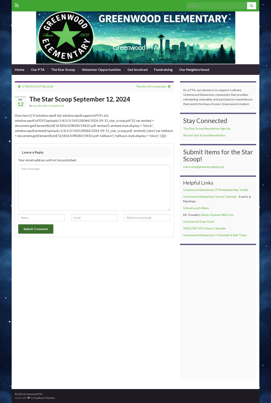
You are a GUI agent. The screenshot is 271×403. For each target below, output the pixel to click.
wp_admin (38, 105)
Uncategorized (55, 105)
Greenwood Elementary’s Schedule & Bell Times (215, 235)
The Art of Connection (151, 86)
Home (19, 69)
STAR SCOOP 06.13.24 (37, 86)
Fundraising (163, 69)
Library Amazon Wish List (217, 215)
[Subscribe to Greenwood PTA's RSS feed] (17, 4)
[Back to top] (261, 393)
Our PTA (37, 69)
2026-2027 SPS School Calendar (204, 228)
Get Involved (137, 69)
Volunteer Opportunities (101, 69)
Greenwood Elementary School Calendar (210, 196)
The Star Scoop (63, 69)
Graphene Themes (44, 397)
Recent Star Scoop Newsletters (204, 135)
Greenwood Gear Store (198, 221)
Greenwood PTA (135, 47)
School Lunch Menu (196, 208)
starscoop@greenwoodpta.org (203, 167)
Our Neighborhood (194, 69)
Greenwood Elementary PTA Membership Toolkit (215, 190)
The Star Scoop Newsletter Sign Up (206, 128)
